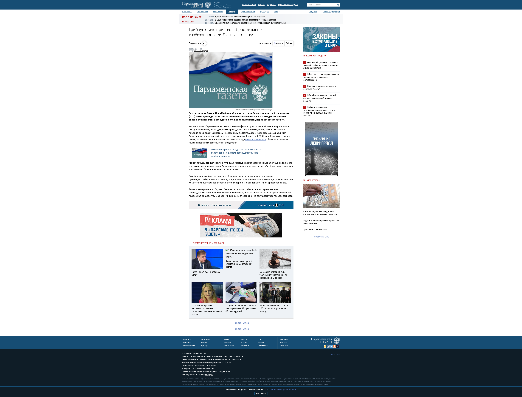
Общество (218, 12)
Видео (226, 339)
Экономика (202, 12)
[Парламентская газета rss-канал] (325, 346)
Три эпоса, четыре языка (315, 229)
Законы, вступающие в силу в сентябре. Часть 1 (319, 87)
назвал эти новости (255, 139)
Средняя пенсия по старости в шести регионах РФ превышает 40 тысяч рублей (245, 23)
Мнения (244, 343)
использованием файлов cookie (281, 389)
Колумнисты (263, 346)
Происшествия (248, 12)
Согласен (261, 393)
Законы (261, 5)
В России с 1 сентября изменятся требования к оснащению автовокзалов (321, 77)
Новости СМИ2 (241, 323)
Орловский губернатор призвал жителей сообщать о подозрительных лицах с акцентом (321, 65)
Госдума (313, 12)
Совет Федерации (331, 12)
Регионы (261, 343)
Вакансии (284, 346)
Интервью (245, 346)
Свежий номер (249, 5)
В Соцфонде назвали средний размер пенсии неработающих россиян (240, 19)
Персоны (227, 343)
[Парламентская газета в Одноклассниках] (334, 346)
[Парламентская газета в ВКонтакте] (328, 346)
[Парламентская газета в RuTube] (337, 346)
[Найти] (338, 5)
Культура (264, 12)
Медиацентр (229, 346)
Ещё (276, 12)
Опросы (244, 339)
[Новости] (279, 43)
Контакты (284, 339)
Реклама (283, 343)
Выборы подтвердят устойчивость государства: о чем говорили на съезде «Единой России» (319, 111)
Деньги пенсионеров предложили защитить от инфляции (237, 16)
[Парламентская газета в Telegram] (331, 346)
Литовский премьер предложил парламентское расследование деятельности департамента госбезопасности (236, 152)
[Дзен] (288, 43)
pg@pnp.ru (209, 375)
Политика (187, 12)
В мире (232, 12)
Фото (260, 339)
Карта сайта (335, 354)
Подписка (271, 5)
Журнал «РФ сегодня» (288, 5)
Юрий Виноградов (201, 51)
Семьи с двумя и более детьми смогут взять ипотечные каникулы (320, 212)
